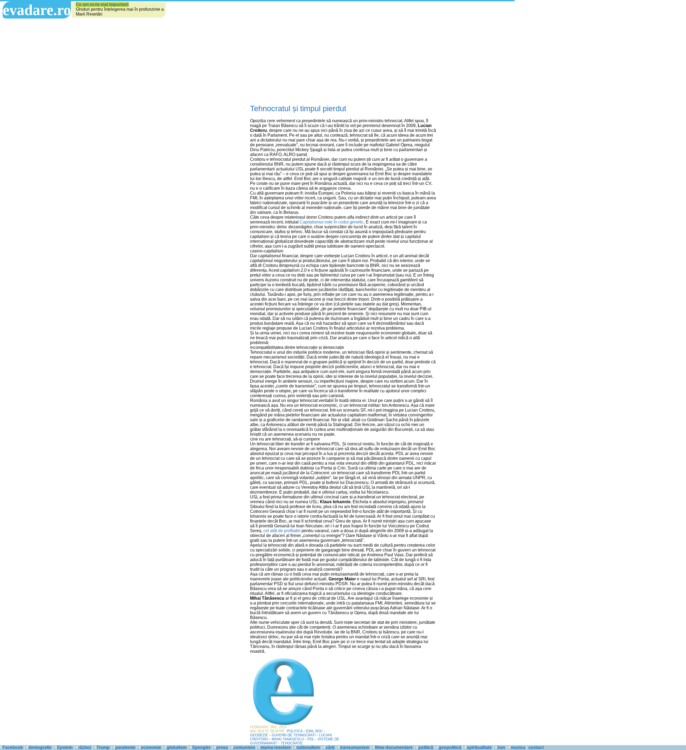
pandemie (125, 747)
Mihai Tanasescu (288, 739)
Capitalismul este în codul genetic (332, 222)
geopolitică (450, 747)
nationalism (308, 747)
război (84, 747)
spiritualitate (479, 747)
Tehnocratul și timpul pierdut (298, 108)
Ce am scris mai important (102, 4)
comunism (244, 747)
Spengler (201, 747)
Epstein (65, 747)
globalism (177, 747)
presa (222, 747)
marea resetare (275, 747)
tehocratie (292, 743)
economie (151, 747)
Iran (501, 747)
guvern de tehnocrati (294, 735)
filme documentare (394, 747)
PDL (310, 739)
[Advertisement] (343, 61)
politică (425, 747)
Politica (295, 731)
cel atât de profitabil (281, 530)
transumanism (354, 747)
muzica (518, 747)
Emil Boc (314, 731)
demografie (39, 747)
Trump (103, 747)
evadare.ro (37, 10)
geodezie (259, 735)
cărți (330, 747)
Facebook (12, 747)
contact (536, 747)
